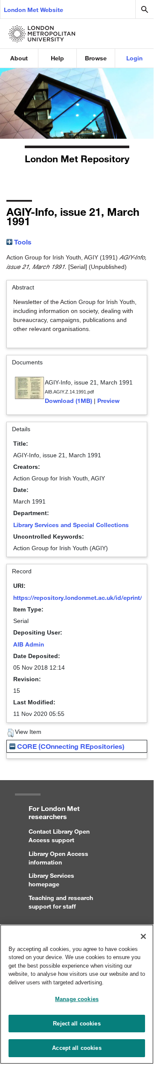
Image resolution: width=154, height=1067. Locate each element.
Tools (22, 242)
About (19, 58)
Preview (108, 400)
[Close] (143, 936)
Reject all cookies (76, 1023)
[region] (77, 994)
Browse (96, 58)
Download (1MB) (68, 400)
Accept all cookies (76, 1048)
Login (134, 58)
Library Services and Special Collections (71, 524)
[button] (10, 733)
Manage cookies (77, 999)
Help (57, 58)
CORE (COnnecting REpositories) (70, 746)
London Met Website (33, 9)
